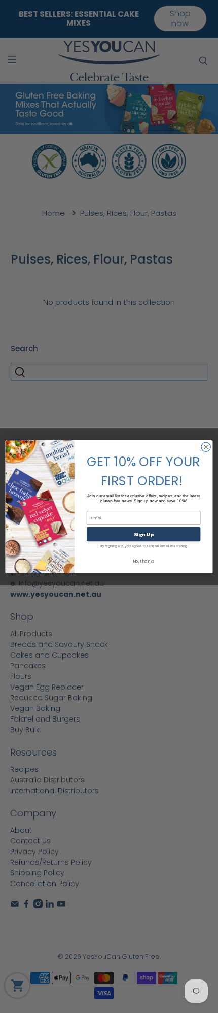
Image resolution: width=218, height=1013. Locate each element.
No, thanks (144, 561)
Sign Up (143, 534)
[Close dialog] (205, 446)
